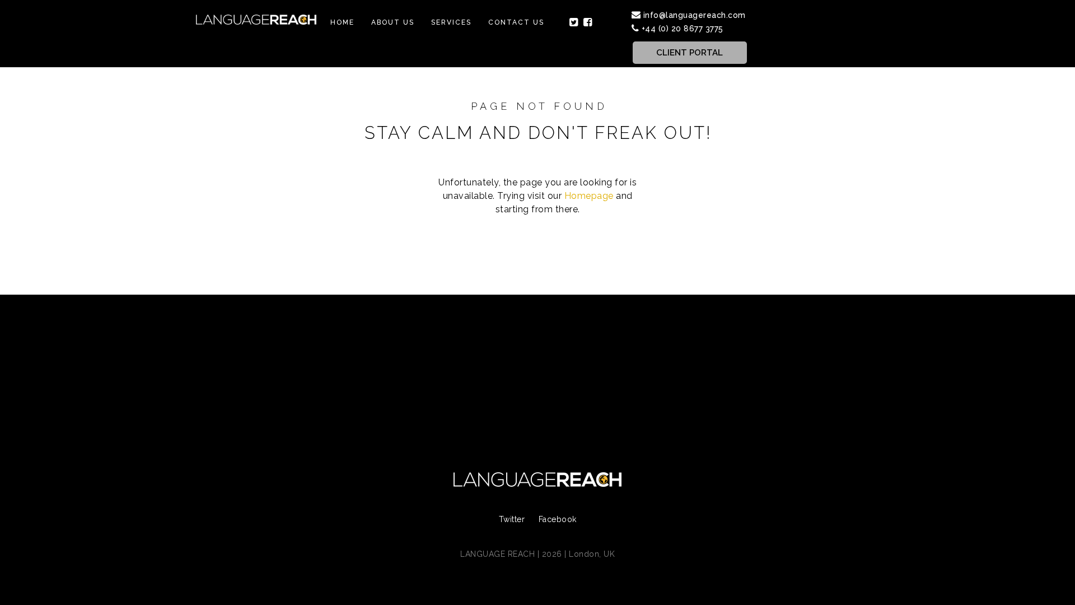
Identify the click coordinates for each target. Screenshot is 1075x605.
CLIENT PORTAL (689, 53)
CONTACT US (516, 22)
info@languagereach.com (694, 15)
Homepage (589, 195)
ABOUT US (392, 22)
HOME (342, 22)
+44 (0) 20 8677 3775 (682, 28)
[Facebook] (587, 22)
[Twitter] (573, 22)
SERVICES (451, 22)
